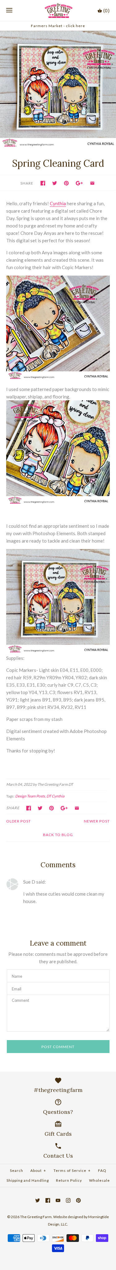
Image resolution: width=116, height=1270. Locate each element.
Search (16, 1170)
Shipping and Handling (27, 1180)
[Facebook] (47, 1200)
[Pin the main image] (66, 183)
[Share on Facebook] (43, 183)
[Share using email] (92, 183)
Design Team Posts (30, 796)
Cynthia (58, 203)
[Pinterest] (78, 1200)
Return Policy (69, 1180)
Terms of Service (72, 1170)
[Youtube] (58, 1200)
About (38, 1170)
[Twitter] (37, 1200)
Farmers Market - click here (58, 25)
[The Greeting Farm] (58, 10)
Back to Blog (58, 834)
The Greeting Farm (36, 1216)
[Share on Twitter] (54, 183)
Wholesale (99, 1180)
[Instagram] (68, 1200)
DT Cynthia (55, 796)
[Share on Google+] (79, 183)
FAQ (102, 1170)
